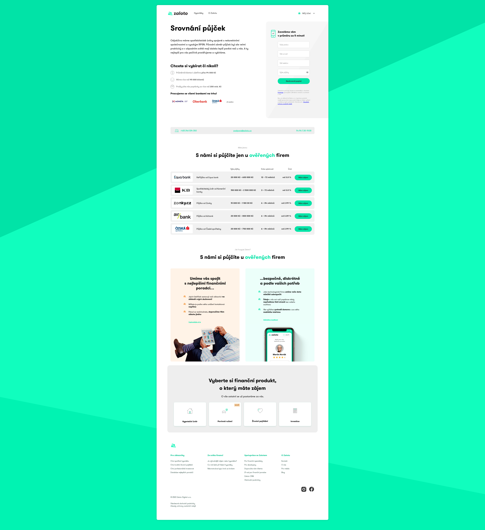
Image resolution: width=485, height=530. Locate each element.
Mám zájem (303, 177)
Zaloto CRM (249, 476)
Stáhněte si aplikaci (270, 320)
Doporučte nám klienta (253, 468)
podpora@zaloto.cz (242, 130)
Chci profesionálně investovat (182, 468)
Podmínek (280, 92)
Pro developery (250, 465)
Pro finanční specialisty (253, 461)
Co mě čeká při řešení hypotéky (220, 465)
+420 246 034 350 (188, 130)
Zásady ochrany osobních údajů (183, 506)
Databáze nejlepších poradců (182, 472)
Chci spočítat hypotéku (180, 461)
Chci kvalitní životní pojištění (182, 465)
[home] (178, 13)
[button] (198, 13)
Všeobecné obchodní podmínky (183, 503)
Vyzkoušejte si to (195, 322)
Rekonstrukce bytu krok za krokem (221, 468)
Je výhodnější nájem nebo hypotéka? (222, 461)
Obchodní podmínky (252, 480)
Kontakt (284, 461)
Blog (283, 472)
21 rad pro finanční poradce (255, 472)
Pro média (285, 468)
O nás (283, 465)
